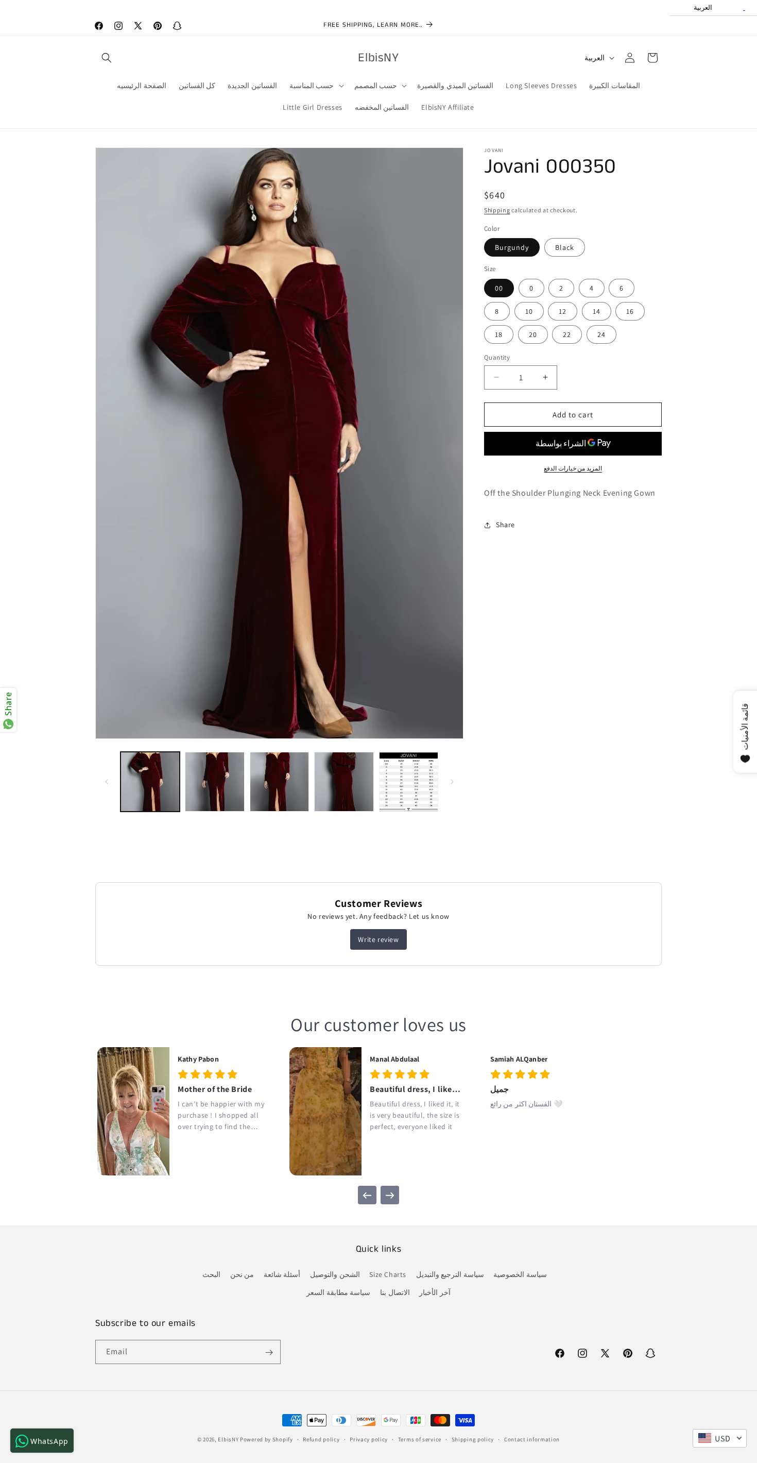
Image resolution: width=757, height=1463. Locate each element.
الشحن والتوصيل (335, 1275)
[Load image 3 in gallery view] (279, 781)
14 (596, 310)
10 (529, 310)
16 (630, 310)
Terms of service (419, 1438)
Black (564, 247)
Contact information (532, 1438)
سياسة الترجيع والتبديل (450, 1275)
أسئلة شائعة (282, 1275)
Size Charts (387, 1275)
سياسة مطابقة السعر (338, 1293)
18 (499, 334)
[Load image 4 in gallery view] (343, 781)
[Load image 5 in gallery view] (408, 781)
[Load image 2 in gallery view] (214, 781)
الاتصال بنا (395, 1293)
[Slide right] (452, 781)
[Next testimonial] (390, 1195)
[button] (106, 57)
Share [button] (505, 524)
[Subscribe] (268, 1352)
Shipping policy (473, 1438)
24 (601, 334)
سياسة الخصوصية (520, 1275)
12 (562, 310)
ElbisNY (228, 1439)
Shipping (497, 210)
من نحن (242, 1275)
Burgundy (512, 247)
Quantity (497, 356)
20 (533, 334)
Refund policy (321, 1438)
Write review (378, 939)
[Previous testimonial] (367, 1195)
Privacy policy (369, 1438)
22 (567, 334)
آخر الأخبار (435, 1293)
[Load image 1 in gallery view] (150, 781)
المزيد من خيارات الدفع (573, 468)
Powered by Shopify (266, 1439)
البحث (211, 1275)
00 (499, 287)
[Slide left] (106, 781)
